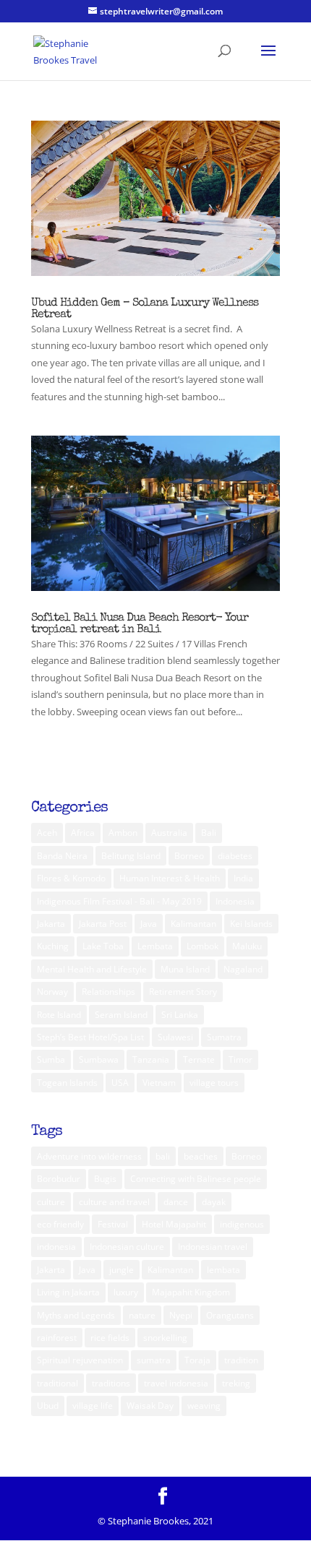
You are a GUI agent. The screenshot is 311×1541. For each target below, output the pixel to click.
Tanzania (150, 1059)
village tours (214, 1082)
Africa (83, 832)
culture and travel (114, 1202)
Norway (52, 991)
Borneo (189, 856)
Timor (240, 1059)
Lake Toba (103, 946)
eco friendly (60, 1224)
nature (142, 1315)
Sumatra (224, 1037)
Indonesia (235, 901)
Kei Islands (251, 924)
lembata (223, 1270)
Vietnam (159, 1082)
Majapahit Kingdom (191, 1292)
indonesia (56, 1246)
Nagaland (243, 969)
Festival (113, 1224)
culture (51, 1202)
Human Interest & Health (169, 878)
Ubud (48, 1405)
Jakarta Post (103, 924)
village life (92, 1405)
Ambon (122, 832)
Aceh (47, 832)
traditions (111, 1383)
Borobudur (58, 1179)
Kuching (53, 946)
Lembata (155, 946)
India (243, 878)
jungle (121, 1270)
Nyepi (180, 1315)
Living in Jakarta (68, 1292)
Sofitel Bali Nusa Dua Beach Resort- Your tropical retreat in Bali (139, 624)
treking (236, 1383)
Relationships (108, 991)
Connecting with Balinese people (195, 1179)
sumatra (154, 1360)
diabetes (235, 856)
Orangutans (230, 1315)
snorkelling (165, 1337)
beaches (201, 1156)
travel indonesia (176, 1383)
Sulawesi (175, 1037)
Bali (208, 832)
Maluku (247, 946)
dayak (214, 1202)
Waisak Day (150, 1405)
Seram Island (121, 1015)
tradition (241, 1360)
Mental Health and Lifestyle (92, 969)
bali (163, 1156)
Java (148, 924)
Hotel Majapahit (174, 1224)
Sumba (51, 1059)
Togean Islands (67, 1082)
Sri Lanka (179, 1015)
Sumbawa (99, 1059)
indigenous (242, 1224)
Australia (169, 832)
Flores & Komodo (71, 878)
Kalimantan (193, 924)
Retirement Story (183, 991)
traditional (57, 1383)
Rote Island (59, 1015)
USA (120, 1082)
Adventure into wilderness (89, 1156)
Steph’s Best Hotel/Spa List (90, 1037)
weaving (204, 1405)
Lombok (202, 946)
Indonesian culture (127, 1246)
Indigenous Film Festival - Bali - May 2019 (119, 901)
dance (175, 1202)
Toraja (197, 1360)
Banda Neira (62, 856)
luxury (126, 1292)
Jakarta (51, 924)
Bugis (105, 1179)
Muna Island (185, 969)
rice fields (109, 1337)
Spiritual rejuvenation (80, 1360)
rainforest (57, 1337)
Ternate (199, 1059)
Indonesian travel (212, 1246)
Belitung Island (131, 856)
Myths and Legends (76, 1315)
